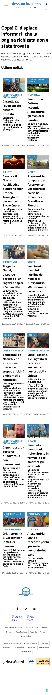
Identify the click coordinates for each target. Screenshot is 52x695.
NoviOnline (44, 643)
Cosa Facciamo (21, 632)
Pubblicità (33, 632)
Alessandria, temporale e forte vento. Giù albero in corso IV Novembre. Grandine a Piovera (36, 190)
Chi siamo (9, 632)
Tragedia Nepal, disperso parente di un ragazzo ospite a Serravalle (13, 276)
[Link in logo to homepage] (26, 4)
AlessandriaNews (30, 643)
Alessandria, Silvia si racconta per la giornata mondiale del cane (38, 544)
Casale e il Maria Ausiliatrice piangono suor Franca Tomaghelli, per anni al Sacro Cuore (13, 190)
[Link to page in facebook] (17, 609)
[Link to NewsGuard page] (14, 662)
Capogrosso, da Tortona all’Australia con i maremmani (13, 455)
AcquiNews (7, 647)
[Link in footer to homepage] (26, 592)
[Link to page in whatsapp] (26, 609)
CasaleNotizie (19, 647)
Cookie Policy (26, 636)
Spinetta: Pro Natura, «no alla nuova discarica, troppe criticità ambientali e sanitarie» (13, 367)
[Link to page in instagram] (34, 609)
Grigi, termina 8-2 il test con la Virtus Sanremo (12, 540)
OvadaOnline (31, 647)
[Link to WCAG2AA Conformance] (38, 662)
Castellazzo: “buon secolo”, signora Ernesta (13, 107)
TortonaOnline (44, 647)
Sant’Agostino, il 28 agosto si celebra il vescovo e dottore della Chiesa (37, 365)
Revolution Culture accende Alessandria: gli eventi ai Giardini (36, 109)
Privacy (43, 632)
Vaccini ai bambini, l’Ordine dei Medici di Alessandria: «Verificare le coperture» (36, 278)
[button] (46, 4)
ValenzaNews (26, 652)
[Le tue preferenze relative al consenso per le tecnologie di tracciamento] (47, 690)
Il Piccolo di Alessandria (12, 643)
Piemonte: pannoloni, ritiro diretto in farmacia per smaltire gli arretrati (38, 455)
